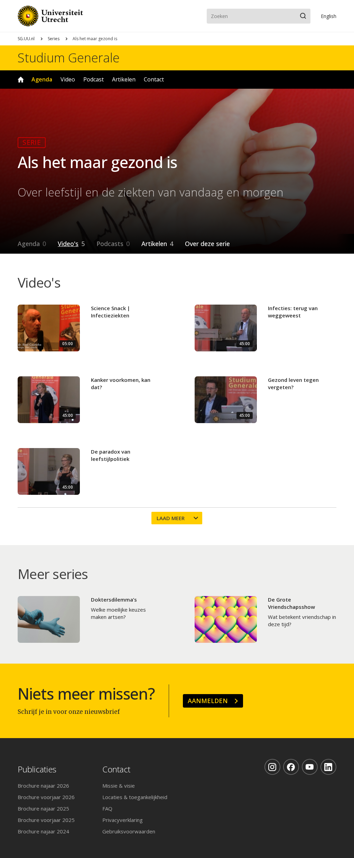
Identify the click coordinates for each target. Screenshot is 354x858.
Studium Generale (69, 58)
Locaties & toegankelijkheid (134, 797)
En (328, 16)
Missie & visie (118, 785)
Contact (154, 79)
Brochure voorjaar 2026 (46, 797)
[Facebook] (291, 767)
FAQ (107, 808)
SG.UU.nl (26, 39)
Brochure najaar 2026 (43, 785)
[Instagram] (272, 767)
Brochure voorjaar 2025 (46, 819)
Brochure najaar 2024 (43, 831)
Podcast (93, 79)
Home (20, 79)
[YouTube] (310, 767)
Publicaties (37, 769)
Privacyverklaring (122, 819)
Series (53, 39)
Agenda (41, 79)
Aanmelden (208, 701)
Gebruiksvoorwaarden (128, 831)
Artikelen (124, 79)
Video (67, 79)
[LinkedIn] (328, 767)
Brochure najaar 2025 (43, 808)
